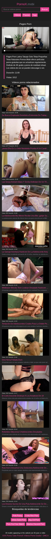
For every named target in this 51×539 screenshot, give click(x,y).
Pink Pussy (17, 516)
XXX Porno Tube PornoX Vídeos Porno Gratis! (21, 536)
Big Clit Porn (34, 520)
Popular (26, 15)
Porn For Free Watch (15, 524)
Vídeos (17, 15)
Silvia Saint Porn (19, 520)
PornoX (25, 4)
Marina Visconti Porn (35, 524)
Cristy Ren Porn (31, 516)
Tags (35, 15)
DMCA (46, 536)
